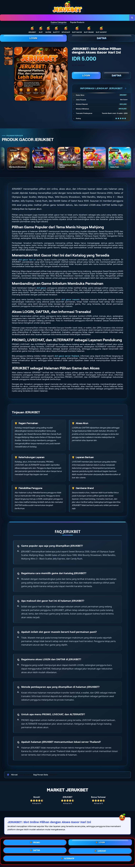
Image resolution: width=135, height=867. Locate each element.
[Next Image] (65, 74)
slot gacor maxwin (70, 299)
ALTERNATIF (69, 858)
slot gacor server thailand (67, 356)
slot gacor (41, 288)
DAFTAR (101, 38)
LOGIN (33, 38)
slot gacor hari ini (27, 259)
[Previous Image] (16, 74)
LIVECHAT (102, 850)
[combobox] (64, 18)
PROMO (36, 843)
